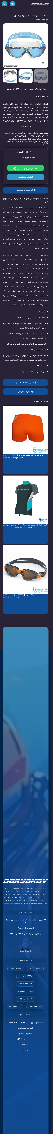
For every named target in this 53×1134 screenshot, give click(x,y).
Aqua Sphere (32, 133)
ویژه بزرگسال (20, 15)
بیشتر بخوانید (9, 903)
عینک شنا (22, 133)
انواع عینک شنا (34, 139)
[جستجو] (4, 3)
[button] (45, 45)
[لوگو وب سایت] (40, 3)
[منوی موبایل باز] (12, 3)
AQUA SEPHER (27, 371)
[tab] (25, 190)
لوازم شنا (34, 15)
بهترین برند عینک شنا (18, 139)
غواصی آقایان (42, 19)
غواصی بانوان (42, 135)
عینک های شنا (9, 225)
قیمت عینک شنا (12, 141)
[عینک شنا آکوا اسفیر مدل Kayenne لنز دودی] (25, 569)
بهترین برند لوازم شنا (38, 141)
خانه (46, 15)
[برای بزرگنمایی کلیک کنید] (43, 63)
